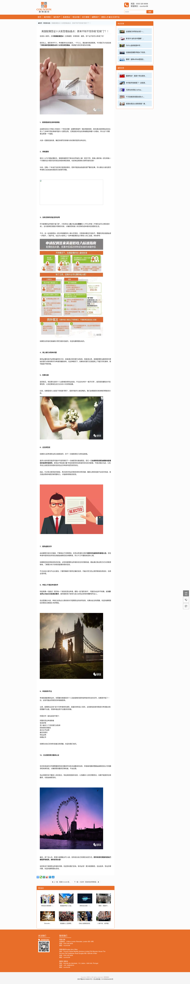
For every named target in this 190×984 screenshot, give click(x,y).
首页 (39, 17)
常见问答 (76, 17)
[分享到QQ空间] (44, 877)
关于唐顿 (85, 17)
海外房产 (56, 17)
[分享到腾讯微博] (50, 877)
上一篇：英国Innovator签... (61, 882)
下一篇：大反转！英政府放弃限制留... (86, 882)
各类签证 (66, 17)
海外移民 (47, 17)
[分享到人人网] (53, 877)
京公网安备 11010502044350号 (103, 979)
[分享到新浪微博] (47, 877)
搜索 (149, 12)
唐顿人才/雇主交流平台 (110, 17)
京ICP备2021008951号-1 (85, 979)
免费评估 (186, 594)
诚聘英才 (95, 17)
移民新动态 (46, 23)
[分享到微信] (41, 877)
